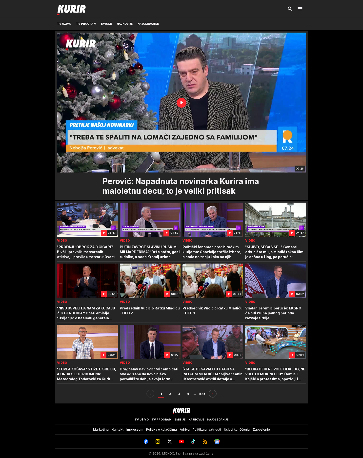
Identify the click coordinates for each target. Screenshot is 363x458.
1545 (201, 394)
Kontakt (117, 429)
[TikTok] (193, 441)
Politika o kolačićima (161, 429)
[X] (170, 441)
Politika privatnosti (207, 429)
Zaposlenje (261, 429)
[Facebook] (146, 441)
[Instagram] (158, 441)
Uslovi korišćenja (237, 429)
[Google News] (217, 441)
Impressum (134, 429)
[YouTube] (181, 441)
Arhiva (185, 429)
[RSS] (205, 441)
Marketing (101, 429)
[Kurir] (71, 8)
